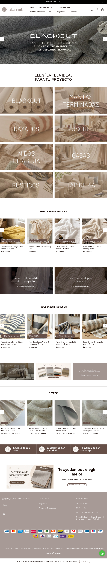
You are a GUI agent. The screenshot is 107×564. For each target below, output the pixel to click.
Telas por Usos (64, 8)
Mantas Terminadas (37, 12)
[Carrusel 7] (26, 185)
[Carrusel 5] (26, 157)
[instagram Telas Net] (4, 514)
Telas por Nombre (45, 8)
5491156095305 (82, 503)
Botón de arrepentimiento (94, 548)
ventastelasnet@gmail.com (87, 512)
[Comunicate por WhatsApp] (102, 553)
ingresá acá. (79, 548)
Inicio (32, 8)
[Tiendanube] (53, 553)
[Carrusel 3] (53, 40)
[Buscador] (92, 10)
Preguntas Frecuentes (47, 508)
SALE (51, 12)
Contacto (74, 12)
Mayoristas (61, 12)
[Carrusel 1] (26, 100)
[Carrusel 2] (53, 371)
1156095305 (81, 508)
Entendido (84, 561)
